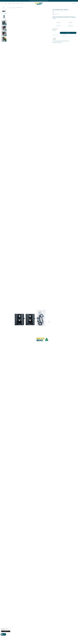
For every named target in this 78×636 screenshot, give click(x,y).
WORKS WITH (10, 3)
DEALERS (14, 3)
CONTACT (22, 3)
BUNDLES (6, 3)
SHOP (2, 3)
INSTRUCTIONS (18, 3)
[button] (72, 3)
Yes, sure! (6, 631)
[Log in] (74, 3)
